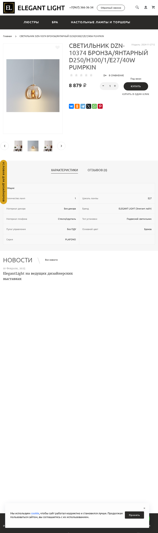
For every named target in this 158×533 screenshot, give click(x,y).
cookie (35, 513)
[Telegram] (82, 106)
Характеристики (64, 170)
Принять (134, 515)
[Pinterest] (100, 106)
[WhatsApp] (94, 106)
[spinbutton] (109, 86)
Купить (136, 86)
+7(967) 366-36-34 (81, 7)
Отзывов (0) (97, 170)
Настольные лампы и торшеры (100, 22)
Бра (55, 22)
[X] (88, 106)
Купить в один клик (135, 94)
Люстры (31, 22)
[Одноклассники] (77, 106)
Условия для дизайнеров (3, 182)
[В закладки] (57, 47)
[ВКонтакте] (71, 106)
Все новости (51, 260)
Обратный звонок (111, 8)
